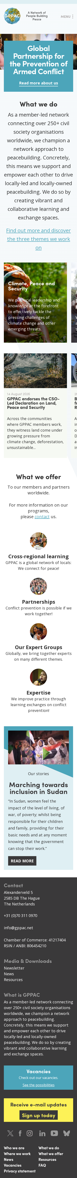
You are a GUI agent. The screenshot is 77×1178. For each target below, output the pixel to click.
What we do (48, 1147)
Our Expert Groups (38, 647)
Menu (66, 16)
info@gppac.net (18, 927)
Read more (22, 860)
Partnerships (38, 601)
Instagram (30, 1133)
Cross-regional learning (38, 556)
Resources (13, 979)
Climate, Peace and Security (31, 285)
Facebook (20, 1133)
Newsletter (14, 968)
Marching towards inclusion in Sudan (38, 787)
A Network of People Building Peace (37, 15)
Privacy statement (20, 1170)
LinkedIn (42, 1133)
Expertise (38, 692)
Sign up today (38, 1115)
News (9, 973)
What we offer (50, 1153)
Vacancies (12, 1165)
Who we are (14, 1147)
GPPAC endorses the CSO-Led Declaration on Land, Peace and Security (33, 402)
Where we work (17, 1153)
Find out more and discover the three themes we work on (38, 239)
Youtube (54, 1133)
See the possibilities (39, 1085)
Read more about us (38, 83)
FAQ (42, 1165)
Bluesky (66, 1133)
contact (42, 516)
